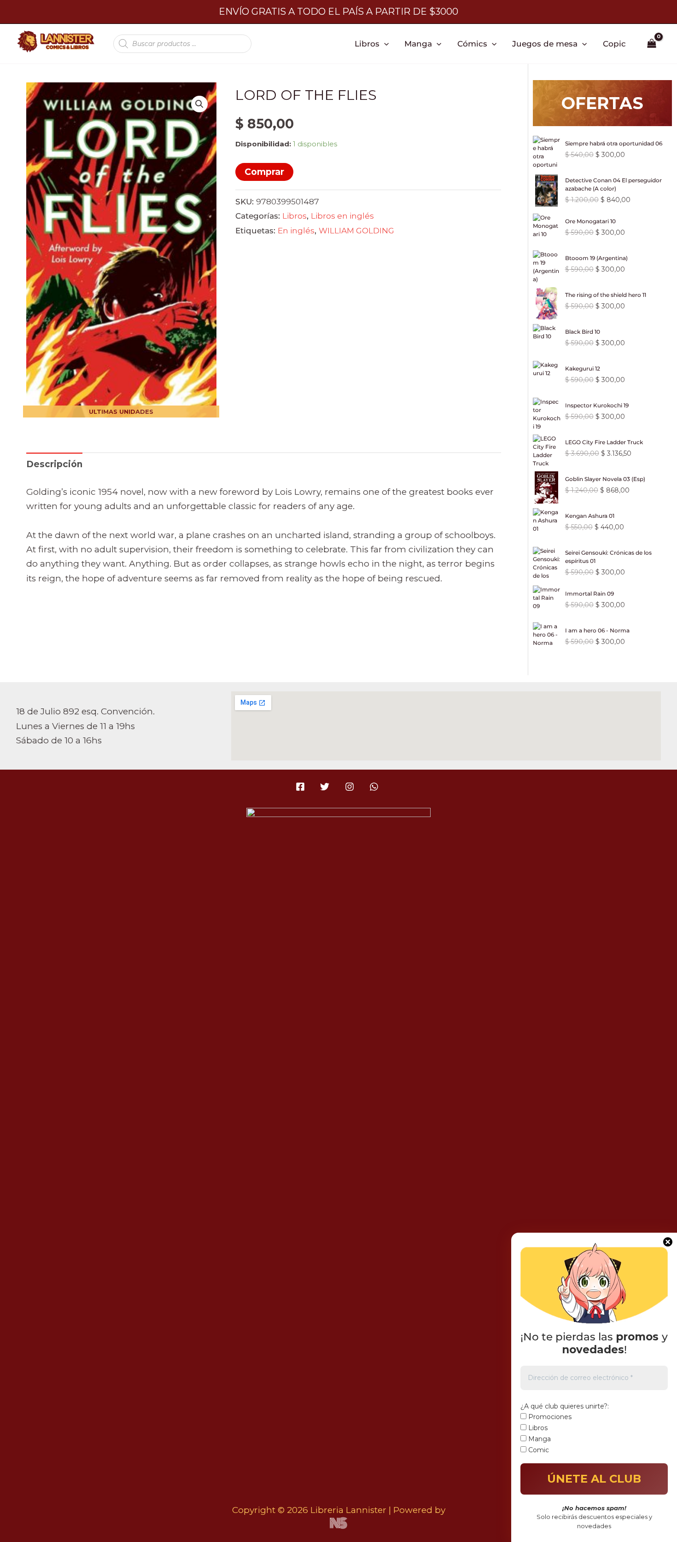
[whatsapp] (375, 786)
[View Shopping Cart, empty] (652, 43)
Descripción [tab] (54, 464)
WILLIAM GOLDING (356, 230)
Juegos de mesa (545, 43)
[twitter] (326, 786)
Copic (614, 43)
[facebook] (301, 786)
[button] (384, 44)
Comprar (264, 172)
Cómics (472, 43)
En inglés (296, 230)
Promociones (549, 1417)
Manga (418, 43)
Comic (537, 1450)
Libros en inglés (342, 215)
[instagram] (350, 786)
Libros (367, 43)
